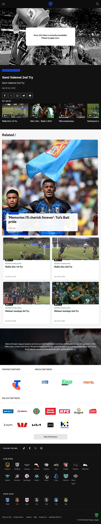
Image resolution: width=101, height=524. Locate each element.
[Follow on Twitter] (35, 448)
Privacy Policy (18, 517)
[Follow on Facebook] (30, 448)
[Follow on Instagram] (41, 448)
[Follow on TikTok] (24, 448)
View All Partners (50, 436)
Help (35, 517)
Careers (29, 517)
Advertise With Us (55, 517)
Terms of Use (6, 517)
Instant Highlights (11, 70)
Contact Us (43, 517)
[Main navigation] (3, 4)
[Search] (97, 4)
